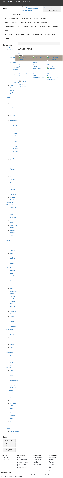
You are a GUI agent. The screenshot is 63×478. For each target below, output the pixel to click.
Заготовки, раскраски (12, 198)
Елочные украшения (13, 61)
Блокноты (12, 270)
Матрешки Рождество (12, 56)
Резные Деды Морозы (12, 92)
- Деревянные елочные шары (16, 68)
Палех (11, 359)
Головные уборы (12, 374)
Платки (6, 30)
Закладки (35, 461)
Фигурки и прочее (12, 107)
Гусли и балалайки (13, 280)
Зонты (11, 214)
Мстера (12, 356)
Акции (49, 467)
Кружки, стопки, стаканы (12, 275)
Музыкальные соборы (13, 292)
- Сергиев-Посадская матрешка (16, 145)
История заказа (37, 459)
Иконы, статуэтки (12, 86)
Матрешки (43, 18)
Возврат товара (21, 464)
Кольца (12, 425)
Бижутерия (55, 26)
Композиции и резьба (13, 404)
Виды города (11, 163)
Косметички (13, 217)
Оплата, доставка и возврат (34, 34)
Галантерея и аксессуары (11, 22)
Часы (11, 235)
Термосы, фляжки (12, 307)
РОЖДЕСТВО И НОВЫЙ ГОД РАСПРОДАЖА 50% (18, 18)
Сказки (11, 159)
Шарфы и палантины (13, 386)
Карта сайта (51, 466)
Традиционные (14, 120)
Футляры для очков (12, 231)
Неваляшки (13, 194)
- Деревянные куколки (16, 74)
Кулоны (12, 103)
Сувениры (36, 22)
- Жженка (15, 129)
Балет (11, 186)
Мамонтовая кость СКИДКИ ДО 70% (40, 26)
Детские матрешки (12, 168)
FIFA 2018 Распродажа (13, 325)
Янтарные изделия (26, 22)
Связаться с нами (22, 467)
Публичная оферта (22, 466)
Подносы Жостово (12, 297)
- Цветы (14, 154)
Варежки (12, 370)
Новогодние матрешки (13, 190)
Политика (12, 179)
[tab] (9, 440)
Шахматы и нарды (12, 320)
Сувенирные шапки (52, 72)
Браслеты (12, 244)
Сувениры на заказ (20, 34)
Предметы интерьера (12, 257)
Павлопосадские (14, 431)
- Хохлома (15, 150)
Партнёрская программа (51, 463)
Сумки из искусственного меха (14, 380)
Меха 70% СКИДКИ (23, 26)
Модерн (12, 183)
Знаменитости (13, 173)
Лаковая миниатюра (10, 26)
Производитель (52, 457)
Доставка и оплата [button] (9, 444)
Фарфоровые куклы (38, 77)
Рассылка (35, 462)
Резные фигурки (12, 262)
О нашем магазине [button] (8, 450)
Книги (11, 285)
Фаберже (36, 18)
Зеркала (12, 211)
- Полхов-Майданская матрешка (16, 134)
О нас (10, 34)
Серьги (12, 347)
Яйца (11, 100)
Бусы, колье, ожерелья (12, 248)
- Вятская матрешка (15, 125)
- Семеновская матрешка (16, 139)
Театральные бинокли (13, 226)
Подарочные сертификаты (51, 460)
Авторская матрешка (12, 116)
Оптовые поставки (50, 34)
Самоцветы (44, 22)
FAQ (6, 34)
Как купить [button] (9, 440)
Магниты (12, 288)
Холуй (11, 362)
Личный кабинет (37, 457)
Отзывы (7, 38)
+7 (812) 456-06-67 (7, 457)
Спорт (11, 176)
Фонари (12, 316)
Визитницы (13, 207)
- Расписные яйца (16, 82)
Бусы (11, 341)
